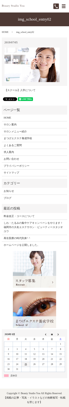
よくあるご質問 (13, 145)
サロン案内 (10, 124)
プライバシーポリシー (16, 165)
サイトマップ (11, 172)
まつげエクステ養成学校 (18, 138)
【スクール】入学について (20, 90)
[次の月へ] (60, 334)
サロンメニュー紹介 (15, 131)
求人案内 (9, 152)
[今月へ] (51, 334)
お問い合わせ (11, 159)
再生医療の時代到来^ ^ (17, 238)
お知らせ (9, 191)
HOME (5, 32)
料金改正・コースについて (19, 216)
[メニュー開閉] (64, 6)
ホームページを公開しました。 (22, 245)
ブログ (7, 198)
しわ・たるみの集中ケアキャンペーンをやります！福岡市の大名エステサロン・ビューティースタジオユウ (33, 227)
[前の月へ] (43, 334)
